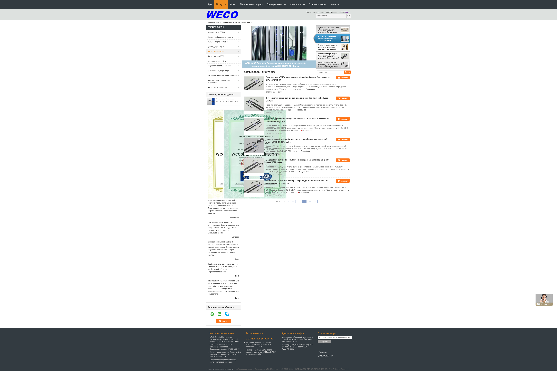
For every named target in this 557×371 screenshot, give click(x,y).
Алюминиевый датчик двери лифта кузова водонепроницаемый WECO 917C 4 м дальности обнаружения (328, 47)
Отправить (324, 341)
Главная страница (213, 23)
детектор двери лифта (217, 61)
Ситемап (323, 352)
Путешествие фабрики (251, 4)
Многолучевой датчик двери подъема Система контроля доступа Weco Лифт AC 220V (328, 64)
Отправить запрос (318, 4)
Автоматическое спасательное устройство (220, 81)
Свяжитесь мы (297, 4)
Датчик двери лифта (216, 51)
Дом (210, 4)
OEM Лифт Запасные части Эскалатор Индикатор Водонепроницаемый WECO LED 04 (225, 347)
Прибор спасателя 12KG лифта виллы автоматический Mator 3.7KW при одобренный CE (260, 352)
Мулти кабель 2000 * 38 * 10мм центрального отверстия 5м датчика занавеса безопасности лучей (328, 30)
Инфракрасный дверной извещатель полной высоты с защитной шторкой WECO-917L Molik (297, 339)
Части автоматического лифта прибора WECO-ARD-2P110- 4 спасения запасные (258, 344)
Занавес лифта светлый (218, 42)
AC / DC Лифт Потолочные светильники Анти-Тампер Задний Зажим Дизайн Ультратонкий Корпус (224, 339)
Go (348, 16)
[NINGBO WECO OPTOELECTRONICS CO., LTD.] (222, 14)
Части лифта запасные (217, 87)
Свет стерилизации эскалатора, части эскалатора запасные (223, 361)
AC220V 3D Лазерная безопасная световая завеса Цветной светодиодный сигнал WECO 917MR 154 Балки (328, 38)
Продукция (227, 23)
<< (293, 201)
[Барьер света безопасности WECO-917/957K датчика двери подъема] (211, 101)
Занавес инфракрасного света (220, 37)
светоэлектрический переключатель (222, 75)
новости (335, 4)
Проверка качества (276, 4)
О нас (233, 4)
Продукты (221, 4)
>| (315, 201)
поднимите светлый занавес (219, 66)
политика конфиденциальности (220, 369)
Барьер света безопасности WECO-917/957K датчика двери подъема (227, 101)
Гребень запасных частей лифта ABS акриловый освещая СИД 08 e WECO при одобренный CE (225, 354)
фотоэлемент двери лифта (219, 71)
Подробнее (310, 89)
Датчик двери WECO (216, 56)
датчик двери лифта (216, 47)
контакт (344, 78)
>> (310, 201)
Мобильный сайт (326, 356)
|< (288, 201)
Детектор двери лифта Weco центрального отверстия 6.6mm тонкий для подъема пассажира (328, 56)
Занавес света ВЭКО (216, 32)
